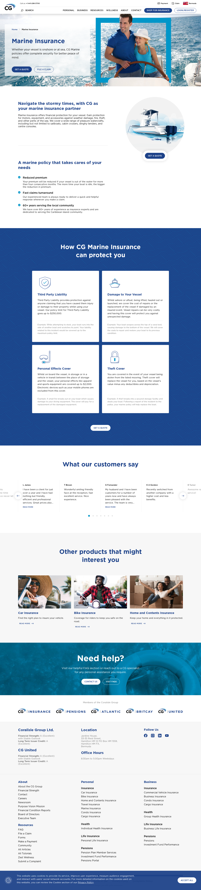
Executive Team (27, 818)
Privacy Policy (86, 882)
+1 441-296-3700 (33, 3)
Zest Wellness (26, 857)
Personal (68, 10)
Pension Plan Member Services (98, 852)
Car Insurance (28, 613)
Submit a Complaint (29, 861)
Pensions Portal (90, 860)
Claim (177, 3)
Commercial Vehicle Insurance (161, 792)
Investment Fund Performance (98, 856)
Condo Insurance (91, 812)
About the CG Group (30, 786)
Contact (136, 10)
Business (82, 10)
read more (28, 507)
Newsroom (24, 802)
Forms (21, 837)
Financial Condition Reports (34, 810)
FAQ (20, 829)
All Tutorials (25, 853)
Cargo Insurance (90, 816)
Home (15, 29)
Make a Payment (27, 841)
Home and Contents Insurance (152, 613)
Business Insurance (155, 796)
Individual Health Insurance (96, 828)
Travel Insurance (90, 804)
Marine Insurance (91, 808)
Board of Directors (28, 814)
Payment (164, 3)
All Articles (24, 849)
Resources (96, 10)
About (124, 10)
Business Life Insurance (157, 828)
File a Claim (24, 833)
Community (24, 845)
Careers (22, 798)
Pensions (149, 840)
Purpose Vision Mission (31, 806)
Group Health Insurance (157, 816)
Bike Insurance (84, 613)
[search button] (22, 10)
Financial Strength (28, 790)
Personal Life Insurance (94, 840)
